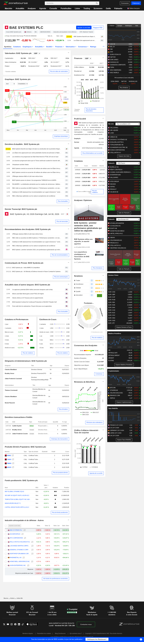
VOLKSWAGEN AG (116, 240)
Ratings (93, 47)
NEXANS (113, 184)
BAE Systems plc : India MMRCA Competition (26, 267)
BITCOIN (113, 387)
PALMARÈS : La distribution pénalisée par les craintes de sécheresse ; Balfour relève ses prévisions (37, 184)
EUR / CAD (111, 310)
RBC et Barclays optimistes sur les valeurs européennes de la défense (33, 196)
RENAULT (113, 189)
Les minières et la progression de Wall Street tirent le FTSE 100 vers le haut (35, 157)
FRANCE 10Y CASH (116, 425)
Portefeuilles (66, 8)
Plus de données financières (91, 110)
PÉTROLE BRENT (114, 355)
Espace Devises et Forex (124, 327)
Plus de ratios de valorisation (59, 71)
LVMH (112, 133)
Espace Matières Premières (124, 365)
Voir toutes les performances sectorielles (55, 578)
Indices (112, 25)
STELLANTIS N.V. (115, 152)
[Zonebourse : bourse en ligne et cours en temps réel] (15, 3)
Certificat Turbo (33, 463)
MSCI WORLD (114, 72)
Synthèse (7, 47)
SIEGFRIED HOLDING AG (118, 248)
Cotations (17, 47)
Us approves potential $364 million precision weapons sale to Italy (32, 289)
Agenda (42, 8)
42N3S (9, 467)
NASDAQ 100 (114, 62)
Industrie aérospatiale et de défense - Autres (24, 520)
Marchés (8, 8)
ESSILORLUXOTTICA (117, 142)
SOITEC (112, 186)
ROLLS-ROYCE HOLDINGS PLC (20, 542)
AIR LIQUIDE (114, 130)
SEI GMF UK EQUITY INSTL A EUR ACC (17, 495)
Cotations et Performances (16, 319)
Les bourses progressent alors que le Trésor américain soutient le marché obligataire (37, 160)
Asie (136, 25)
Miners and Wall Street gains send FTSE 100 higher (28, 294)
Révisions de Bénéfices (84, 382)
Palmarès (118, 8)
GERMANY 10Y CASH (117, 430)
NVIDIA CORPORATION (117, 150)
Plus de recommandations (60, 255)
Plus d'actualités (63, 201)
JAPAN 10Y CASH (115, 433)
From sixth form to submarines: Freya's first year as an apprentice (32, 306)
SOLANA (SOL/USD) (116, 393)
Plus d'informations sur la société (92, 153)
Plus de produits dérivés (60, 472)
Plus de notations (97, 337)
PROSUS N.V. (114, 243)
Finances (59, 47)
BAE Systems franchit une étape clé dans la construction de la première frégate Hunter (85, 36)
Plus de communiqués (61, 277)
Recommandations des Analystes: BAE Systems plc (28, 229)
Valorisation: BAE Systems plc (18, 53)
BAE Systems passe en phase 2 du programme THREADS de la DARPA (34, 180)
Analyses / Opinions (83, 200)
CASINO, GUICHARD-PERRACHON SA (121, 172)
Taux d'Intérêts (113, 408)
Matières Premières (114, 333)
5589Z (9, 455)
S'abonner (136, 3)
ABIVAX (112, 237)
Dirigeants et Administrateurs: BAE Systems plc (26, 361)
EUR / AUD (111, 312)
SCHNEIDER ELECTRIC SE (118, 147)
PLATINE (111, 360)
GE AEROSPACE (15, 534)
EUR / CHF (111, 297)
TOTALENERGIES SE (116, 145)
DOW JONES (114, 59)
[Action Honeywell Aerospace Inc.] (32, 561)
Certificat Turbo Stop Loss (36, 455)
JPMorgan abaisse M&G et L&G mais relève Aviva (27, 176)
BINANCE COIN (115, 395)
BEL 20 (112, 46)
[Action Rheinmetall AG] (23, 557)
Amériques (128, 25)
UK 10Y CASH (114, 435)
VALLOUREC (114, 127)
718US (9, 459)
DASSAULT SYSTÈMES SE (118, 139)
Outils (108, 8)
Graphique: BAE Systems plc (17, 79)
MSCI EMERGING (115, 70)
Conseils (53, 8)
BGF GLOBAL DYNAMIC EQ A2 (14, 491)
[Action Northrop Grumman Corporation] (32, 554)
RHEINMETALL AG (15, 557)
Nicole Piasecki (10, 403)
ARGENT (111, 358)
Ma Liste (111, 124)
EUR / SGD (111, 320)
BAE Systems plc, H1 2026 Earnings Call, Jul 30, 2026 (34, 214)
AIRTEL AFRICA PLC (116, 233)
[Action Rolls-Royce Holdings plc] (32, 542)
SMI (111, 49)
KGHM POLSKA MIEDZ (117, 231)
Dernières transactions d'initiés (18, 417)
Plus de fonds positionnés (60, 512)
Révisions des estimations (94, 422)
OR (109, 350)
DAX (111, 52)
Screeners (98, 8)
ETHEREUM (114, 390)
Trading (86, 8)
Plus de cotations (28, 353)
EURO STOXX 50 (115, 54)
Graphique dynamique (61, 136)
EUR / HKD (111, 318)
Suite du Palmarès (124, 213)
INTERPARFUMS (115, 175)
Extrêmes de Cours (47, 319)
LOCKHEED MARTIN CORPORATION (20, 546)
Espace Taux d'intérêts (124, 440)
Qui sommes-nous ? (76, 633)
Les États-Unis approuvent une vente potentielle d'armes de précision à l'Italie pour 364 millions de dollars (85, 40)
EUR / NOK (111, 305)
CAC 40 (112, 44)
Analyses (32, 8)
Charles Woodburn (11, 369)
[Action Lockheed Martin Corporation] (32, 546)
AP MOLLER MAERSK (117, 223)
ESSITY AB (113, 228)
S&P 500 (113, 57)
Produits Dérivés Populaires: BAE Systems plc (25, 447)
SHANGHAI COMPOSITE (118, 65)
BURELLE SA (114, 167)
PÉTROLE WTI (112, 353)
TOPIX (112, 67)
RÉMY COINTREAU (116, 169)
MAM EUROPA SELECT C (13, 503)
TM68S (9, 463)
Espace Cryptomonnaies (124, 402)
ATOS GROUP (114, 181)
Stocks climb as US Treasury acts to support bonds (27, 298)
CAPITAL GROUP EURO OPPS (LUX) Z (17, 507)
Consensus (82, 47)
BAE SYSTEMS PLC (16, 530)
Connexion (125, 3)
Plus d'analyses (97, 268)
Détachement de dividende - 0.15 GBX (97, 148)
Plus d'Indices (124, 87)
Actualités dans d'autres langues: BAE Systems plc (27, 285)
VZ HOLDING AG (115, 226)
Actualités (20, 8)
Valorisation (70, 47)
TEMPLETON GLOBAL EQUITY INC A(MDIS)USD (18, 499)
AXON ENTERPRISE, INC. (18, 565)
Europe (120, 25)
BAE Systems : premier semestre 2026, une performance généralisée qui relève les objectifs (37, 249)
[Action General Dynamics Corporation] (32, 550)
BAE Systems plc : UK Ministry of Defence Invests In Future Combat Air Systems (36, 271)
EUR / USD (111, 292)
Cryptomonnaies (113, 371)
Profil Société (80, 119)
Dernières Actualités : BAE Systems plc (22, 144)
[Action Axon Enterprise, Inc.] (28, 565)
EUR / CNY (111, 315)
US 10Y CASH (114, 428)
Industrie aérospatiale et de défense (95, 143)
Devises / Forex (113, 275)
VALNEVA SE (114, 192)
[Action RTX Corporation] (25, 538)
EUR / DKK (111, 307)
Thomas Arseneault (11, 390)
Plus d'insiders (63, 409)
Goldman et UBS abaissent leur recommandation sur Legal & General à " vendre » (37, 192)
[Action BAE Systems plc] (12, 455)
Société (49, 47)
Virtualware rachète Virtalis (20, 164)
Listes (77, 8)
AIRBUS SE (113, 137)
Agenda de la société (96, 473)
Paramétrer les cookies (44, 633)
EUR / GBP (111, 294)
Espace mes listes (124, 156)
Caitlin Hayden (17, 426)
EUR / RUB (111, 299)
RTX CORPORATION (16, 538)
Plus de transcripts (62, 221)
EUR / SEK (111, 302)
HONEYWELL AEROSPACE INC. (20, 561)
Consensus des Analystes (85, 345)
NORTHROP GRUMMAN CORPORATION (20, 553)
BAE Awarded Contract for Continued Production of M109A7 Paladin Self (34, 302)
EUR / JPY (111, 323)
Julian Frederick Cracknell (13, 378)
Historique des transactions (59, 439)
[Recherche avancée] (96, 3)
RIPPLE (112, 398)
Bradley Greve (9, 373)
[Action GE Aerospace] (22, 534)
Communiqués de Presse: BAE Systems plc (24, 263)
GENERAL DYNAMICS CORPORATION (20, 550)
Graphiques (27, 47)
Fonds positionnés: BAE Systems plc (21, 480)
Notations (78, 276)
